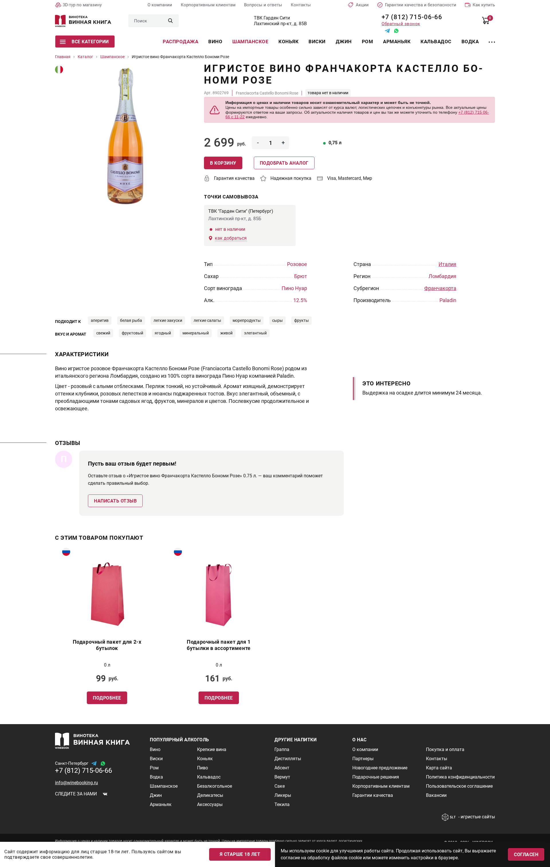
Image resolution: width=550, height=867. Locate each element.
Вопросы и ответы (263, 4)
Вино (215, 41)
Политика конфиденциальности (460, 777)
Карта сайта (439, 768)
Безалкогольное (214, 786)
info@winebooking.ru (76, 782)
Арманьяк (396, 41)
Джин (344, 41)
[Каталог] (492, 38)
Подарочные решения (375, 777)
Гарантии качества (372, 795)
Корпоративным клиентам (208, 4)
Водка (470, 41)
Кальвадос (436, 41)
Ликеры (282, 795)
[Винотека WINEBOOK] (83, 21)
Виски (317, 41)
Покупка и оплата (445, 749)
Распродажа (180, 41)
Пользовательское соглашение (459, 786)
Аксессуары (210, 804)
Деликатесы (210, 795)
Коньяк (288, 41)
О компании (160, 4)
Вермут (282, 777)
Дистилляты (287, 758)
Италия (447, 264)
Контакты (301, 4)
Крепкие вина (211, 749)
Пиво (202, 768)
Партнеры (363, 758)
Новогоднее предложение (379, 768)
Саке (279, 786)
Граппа (281, 749)
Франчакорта (440, 288)
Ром (367, 41)
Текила (282, 804)
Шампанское (250, 41)
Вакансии (436, 795)
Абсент (281, 768)
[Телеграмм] (387, 31)
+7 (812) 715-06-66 (410, 17)
